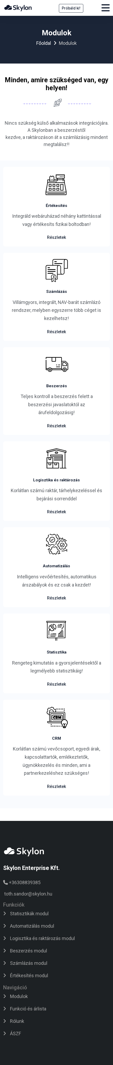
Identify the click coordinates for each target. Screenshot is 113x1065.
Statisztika (56, 652)
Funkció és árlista (28, 1008)
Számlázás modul (28, 963)
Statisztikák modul (29, 913)
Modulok (19, 996)
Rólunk (17, 1021)
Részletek (56, 237)
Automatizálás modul (32, 926)
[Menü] (105, 9)
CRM (56, 738)
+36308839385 (24, 882)
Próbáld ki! (71, 8)
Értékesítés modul (29, 975)
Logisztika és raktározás (56, 480)
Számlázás (56, 291)
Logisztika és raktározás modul (42, 938)
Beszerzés (56, 386)
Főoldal (43, 43)
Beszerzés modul (28, 950)
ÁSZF (15, 1033)
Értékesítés (56, 205)
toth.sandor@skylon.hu (28, 894)
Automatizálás (56, 566)
